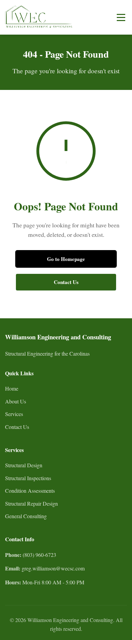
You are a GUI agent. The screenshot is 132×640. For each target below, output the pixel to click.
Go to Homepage (66, 259)
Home (11, 388)
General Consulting (26, 516)
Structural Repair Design (31, 503)
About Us (15, 401)
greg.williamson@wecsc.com (53, 568)
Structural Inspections (28, 478)
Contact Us (66, 282)
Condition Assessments (30, 490)
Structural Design (23, 465)
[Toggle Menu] (121, 17)
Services (14, 413)
